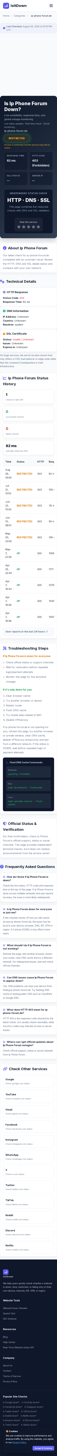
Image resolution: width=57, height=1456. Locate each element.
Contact (7, 1370)
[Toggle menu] (51, 5)
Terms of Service (12, 1376)
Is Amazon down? (11, 1420)
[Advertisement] (28, 64)
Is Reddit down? (10, 1416)
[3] (28, 227)
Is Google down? (11, 1402)
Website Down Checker (15, 1308)
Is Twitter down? (11, 1411)
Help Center (9, 1342)
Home (6, 15)
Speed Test (9, 1313)
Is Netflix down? (28, 1416)
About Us (7, 1365)
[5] (38, 227)
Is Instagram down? (34, 1407)
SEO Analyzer (10, 1318)
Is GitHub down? (29, 1425)
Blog (5, 1337)
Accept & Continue (43, 1448)
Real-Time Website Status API (18, 1347)
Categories (19, 15)
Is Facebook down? (12, 1407)
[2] (24, 227)
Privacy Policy (10, 1381)
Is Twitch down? (11, 1425)
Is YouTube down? (31, 1402)
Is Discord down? (31, 1420)
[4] (33, 227)
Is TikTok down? (29, 1411)
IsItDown (19, 5)
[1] (19, 227)
